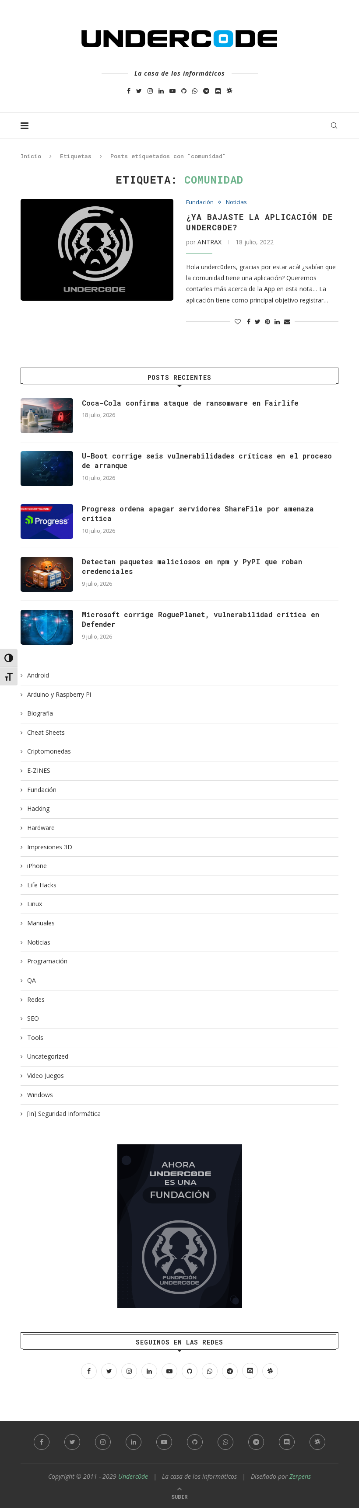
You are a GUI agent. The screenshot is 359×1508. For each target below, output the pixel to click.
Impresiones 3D (49, 847)
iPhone (37, 866)
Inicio (31, 156)
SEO (33, 1018)
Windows (40, 1095)
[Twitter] (139, 91)
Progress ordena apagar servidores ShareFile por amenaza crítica (198, 513)
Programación (47, 961)
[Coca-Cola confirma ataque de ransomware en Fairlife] (47, 415)
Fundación (200, 202)
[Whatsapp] (194, 91)
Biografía (40, 713)
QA (31, 980)
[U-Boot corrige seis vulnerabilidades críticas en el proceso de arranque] (47, 468)
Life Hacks (41, 885)
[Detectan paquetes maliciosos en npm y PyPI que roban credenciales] (47, 574)
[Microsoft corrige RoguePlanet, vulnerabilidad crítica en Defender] (47, 627)
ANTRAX (209, 242)
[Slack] (229, 91)
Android (38, 675)
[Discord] (218, 91)
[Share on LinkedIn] (277, 321)
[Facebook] (128, 91)
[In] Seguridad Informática (64, 1113)
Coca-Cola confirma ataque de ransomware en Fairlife (190, 402)
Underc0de (133, 1476)
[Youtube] (172, 91)
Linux (34, 904)
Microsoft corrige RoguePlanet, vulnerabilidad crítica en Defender (200, 619)
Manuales (41, 923)
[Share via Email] (287, 321)
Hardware (41, 827)
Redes (36, 999)
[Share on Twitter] (257, 321)
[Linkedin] (161, 91)
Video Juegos (45, 1075)
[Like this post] (238, 321)
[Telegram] (206, 91)
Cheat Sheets (46, 732)
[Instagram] (150, 91)
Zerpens (300, 1476)
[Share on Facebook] (248, 321)
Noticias (236, 202)
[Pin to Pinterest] (267, 321)
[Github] (184, 91)
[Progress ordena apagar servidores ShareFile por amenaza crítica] (47, 521)
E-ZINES (38, 770)
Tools (35, 1037)
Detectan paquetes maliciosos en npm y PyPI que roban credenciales (192, 566)
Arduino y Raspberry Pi (59, 694)
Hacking (38, 808)
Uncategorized (47, 1056)
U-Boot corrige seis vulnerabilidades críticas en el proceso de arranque (207, 460)
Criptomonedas (49, 751)
